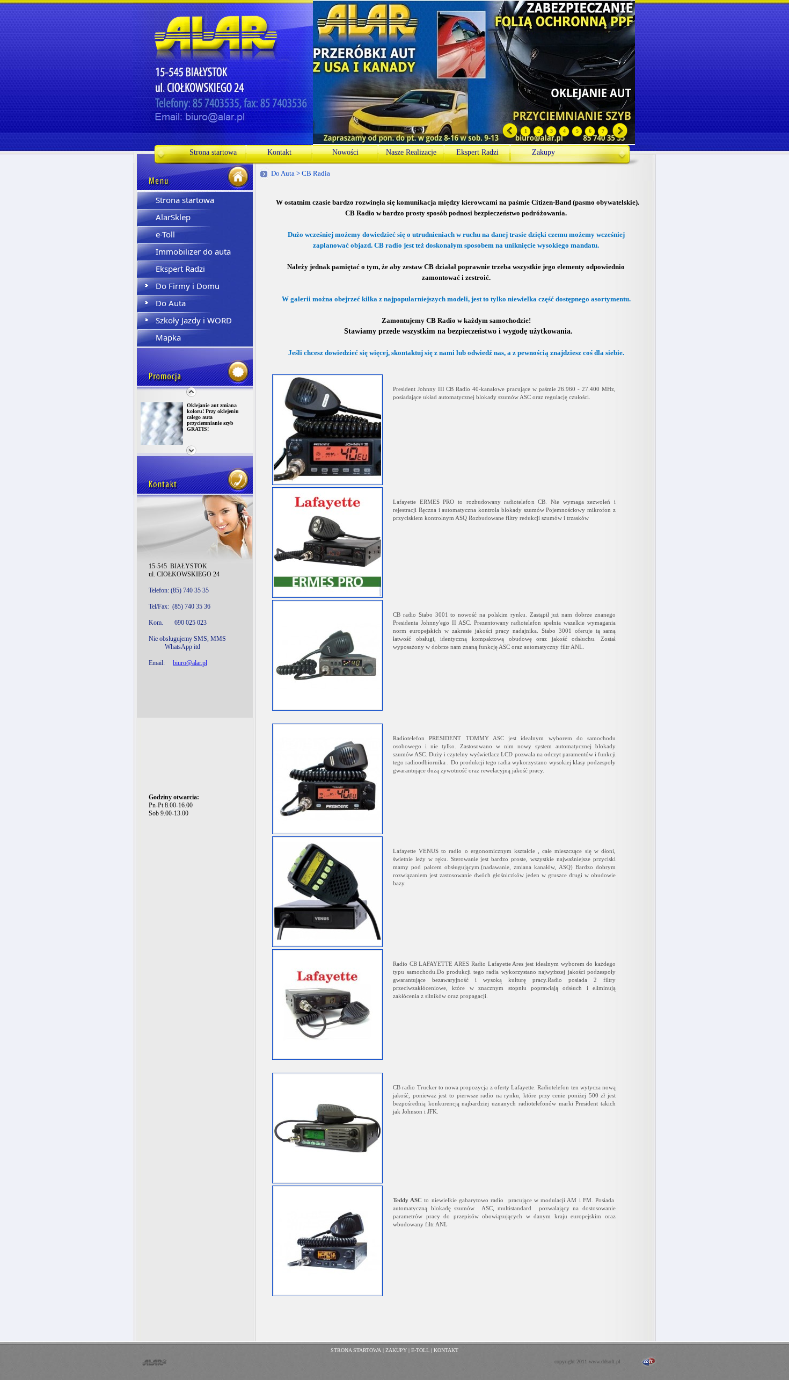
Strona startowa (213, 152)
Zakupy (543, 152)
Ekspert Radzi (477, 152)
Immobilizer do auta (193, 251)
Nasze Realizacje (411, 152)
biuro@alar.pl (190, 663)
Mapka (168, 337)
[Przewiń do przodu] (620, 137)
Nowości (345, 152)
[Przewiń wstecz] (510, 137)
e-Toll (165, 234)
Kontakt (279, 152)
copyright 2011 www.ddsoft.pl (587, 1361)
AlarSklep (173, 217)
